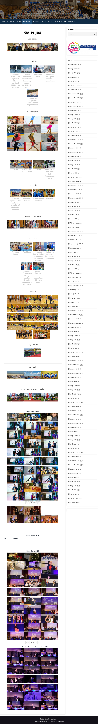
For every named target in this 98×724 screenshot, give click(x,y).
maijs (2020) (74, 340)
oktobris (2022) (74, 240)
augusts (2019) (74, 377)
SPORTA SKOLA (15, 21)
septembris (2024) (75, 152)
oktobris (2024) (74, 148)
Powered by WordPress (41, 721)
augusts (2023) (74, 202)
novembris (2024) (75, 144)
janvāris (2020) (74, 356)
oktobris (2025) (74, 102)
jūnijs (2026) (74, 69)
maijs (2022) (74, 260)
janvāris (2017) (74, 502)
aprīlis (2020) (74, 344)
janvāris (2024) (74, 181)
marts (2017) (74, 494)
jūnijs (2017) (74, 481)
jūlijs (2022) (73, 252)
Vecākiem (58, 21)
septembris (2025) (75, 106)
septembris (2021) (75, 285)
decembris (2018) (75, 411)
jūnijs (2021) (74, 298)
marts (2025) (74, 127)
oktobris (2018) (74, 419)
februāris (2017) (75, 498)
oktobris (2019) (74, 369)
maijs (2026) (74, 73)
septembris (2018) (75, 423)
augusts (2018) (74, 427)
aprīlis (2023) (74, 215)
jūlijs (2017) (73, 477)
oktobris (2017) (74, 469)
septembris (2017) (75, 473)
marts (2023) (74, 219)
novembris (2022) (75, 235)
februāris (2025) (75, 131)
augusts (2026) (74, 64)
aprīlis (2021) (74, 302)
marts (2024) (74, 173)
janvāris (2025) (74, 135)
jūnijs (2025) (74, 114)
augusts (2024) (74, 156)
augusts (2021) (74, 290)
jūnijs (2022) (74, 256)
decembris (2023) (75, 185)
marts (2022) (74, 269)
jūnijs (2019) (74, 386)
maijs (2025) (74, 119)
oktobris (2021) (74, 281)
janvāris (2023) (74, 227)
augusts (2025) (74, 110)
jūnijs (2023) (74, 206)
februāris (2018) (75, 452)
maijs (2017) (74, 486)
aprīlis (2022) (74, 265)
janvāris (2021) (74, 306)
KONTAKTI (36, 21)
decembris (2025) (75, 94)
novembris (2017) (75, 465)
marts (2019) (74, 398)
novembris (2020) (75, 315)
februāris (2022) (75, 273)
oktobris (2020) (74, 319)
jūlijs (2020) (73, 331)
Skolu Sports (69, 21)
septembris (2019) (75, 373)
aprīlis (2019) (74, 394)
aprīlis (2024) (74, 169)
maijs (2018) (74, 440)
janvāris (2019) (74, 406)
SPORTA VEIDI (46, 21)
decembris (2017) (75, 461)
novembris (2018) (75, 415)
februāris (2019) (75, 402)
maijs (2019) (74, 390)
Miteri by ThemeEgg (57, 721)
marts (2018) (74, 448)
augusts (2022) (74, 248)
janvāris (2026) (74, 89)
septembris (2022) (75, 244)
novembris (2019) (75, 365)
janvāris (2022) (74, 277)
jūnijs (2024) (74, 160)
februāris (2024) (75, 177)
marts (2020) (74, 348)
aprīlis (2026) (74, 77)
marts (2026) (74, 81)
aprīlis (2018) (74, 444)
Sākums (5, 21)
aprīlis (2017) (74, 490)
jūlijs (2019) (73, 381)
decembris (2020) (75, 310)
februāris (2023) (75, 223)
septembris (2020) (75, 323)
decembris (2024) (75, 140)
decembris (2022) (75, 231)
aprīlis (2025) (74, 123)
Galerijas (26, 21)
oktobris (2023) (74, 194)
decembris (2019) (75, 361)
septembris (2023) (75, 198)
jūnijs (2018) (74, 436)
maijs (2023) (74, 210)
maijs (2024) (74, 165)
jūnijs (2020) (74, 336)
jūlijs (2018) (73, 431)
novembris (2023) (75, 190)
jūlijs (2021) (73, 294)
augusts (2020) (74, 327)
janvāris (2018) (74, 456)
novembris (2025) (75, 98)
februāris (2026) (75, 85)
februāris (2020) (75, 352)
